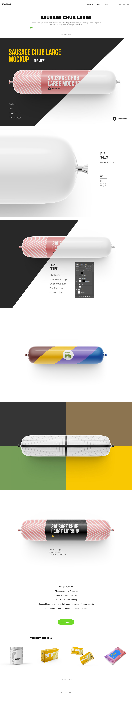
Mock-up (7, 4)
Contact (106, 4)
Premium (90, 4)
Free (98, 4)
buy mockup (66, 622)
